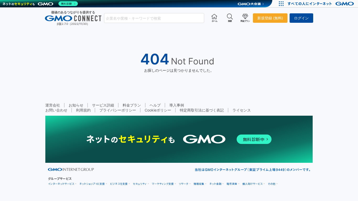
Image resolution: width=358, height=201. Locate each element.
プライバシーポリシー (117, 110)
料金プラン (132, 105)
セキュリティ (140, 184)
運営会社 (52, 105)
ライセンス (241, 110)
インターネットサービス (61, 184)
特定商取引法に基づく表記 (202, 110)
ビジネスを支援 (119, 184)
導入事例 (176, 105)
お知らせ (76, 105)
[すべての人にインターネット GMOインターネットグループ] (321, 3)
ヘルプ (155, 105)
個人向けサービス (252, 184)
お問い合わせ (56, 110)
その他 (271, 184)
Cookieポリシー (158, 110)
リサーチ (183, 184)
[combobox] (154, 18)
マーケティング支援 (163, 184)
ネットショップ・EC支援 (92, 184)
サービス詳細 (103, 105)
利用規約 (83, 110)
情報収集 (199, 184)
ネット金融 (215, 184)
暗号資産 (232, 184)
